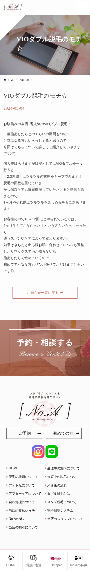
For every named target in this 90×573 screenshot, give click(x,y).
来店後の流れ (57, 485)
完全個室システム (60, 510)
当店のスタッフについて (65, 519)
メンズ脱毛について (61, 502)
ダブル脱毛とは (58, 493)
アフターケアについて (25, 493)
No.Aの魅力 (17, 519)
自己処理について (22, 502)
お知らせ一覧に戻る (42, 293)
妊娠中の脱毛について (63, 477)
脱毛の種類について (23, 477)
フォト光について (22, 485)
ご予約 (25, 433)
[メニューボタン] (82, 7)
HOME (13, 468)
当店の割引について (23, 527)
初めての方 (63, 433)
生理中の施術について (63, 468)
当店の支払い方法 (22, 510)
